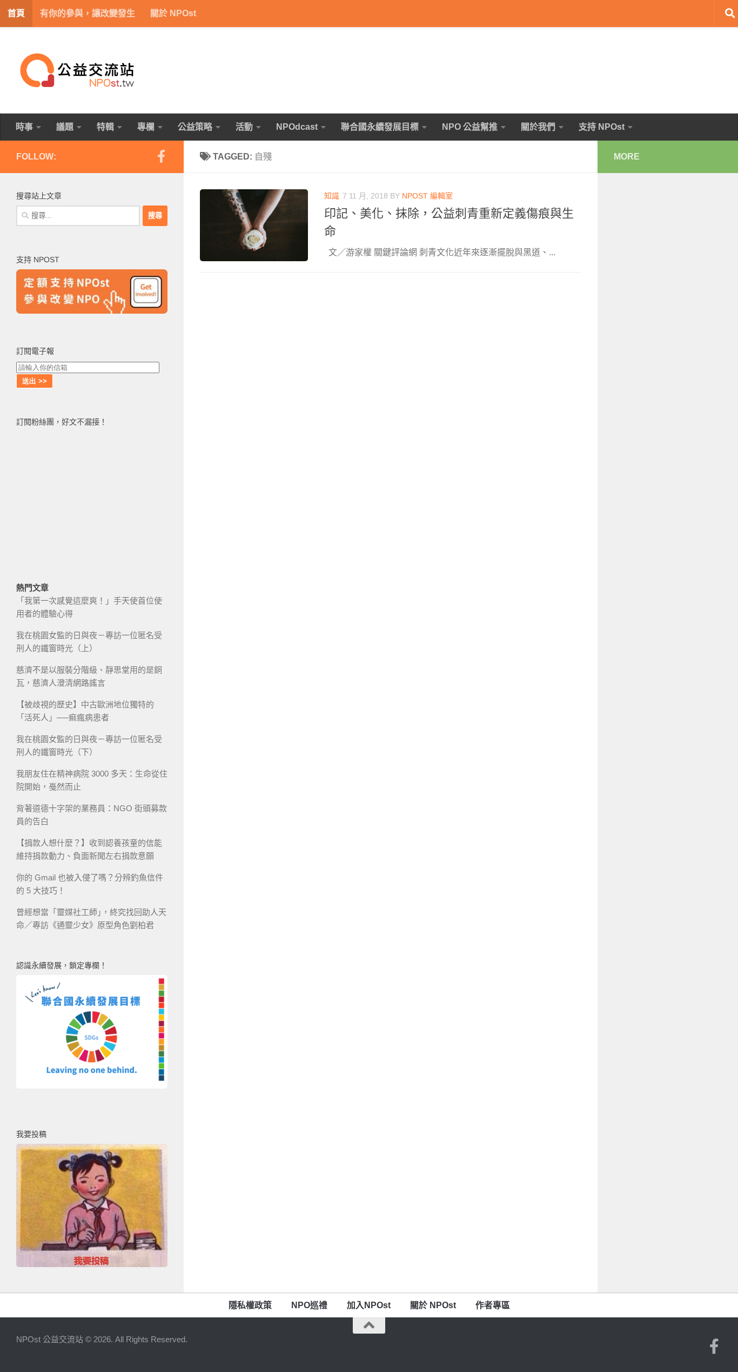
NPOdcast (297, 126)
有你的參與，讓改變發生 (87, 13)
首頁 (16, 13)
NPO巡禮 (309, 1305)
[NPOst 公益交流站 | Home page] (78, 70)
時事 (24, 126)
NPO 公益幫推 (470, 126)
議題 (64, 126)
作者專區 (492, 1305)
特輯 (105, 126)
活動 (244, 126)
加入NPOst (369, 1305)
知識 (331, 195)
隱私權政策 (250, 1305)
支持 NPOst (602, 126)
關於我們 (538, 126)
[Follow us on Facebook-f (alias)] (161, 156)
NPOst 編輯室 (427, 195)
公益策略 (195, 126)
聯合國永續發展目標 (380, 126)
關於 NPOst (173, 13)
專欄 (146, 126)
